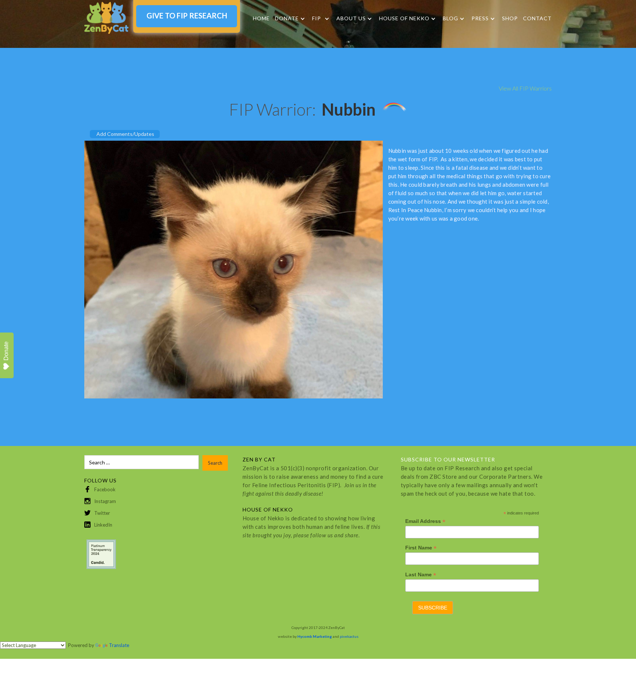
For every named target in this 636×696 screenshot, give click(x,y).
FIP (316, 18)
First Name (421, 547)
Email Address (425, 521)
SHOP (510, 18)
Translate (119, 645)
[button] (290, 18)
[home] (106, 18)
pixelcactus (349, 636)
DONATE (287, 18)
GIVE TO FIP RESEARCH (186, 15)
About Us (351, 18)
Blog (450, 18)
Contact (537, 18)
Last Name (420, 574)
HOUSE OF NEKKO (404, 18)
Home (261, 18)
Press (480, 18)
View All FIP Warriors (525, 88)
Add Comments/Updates (125, 134)
